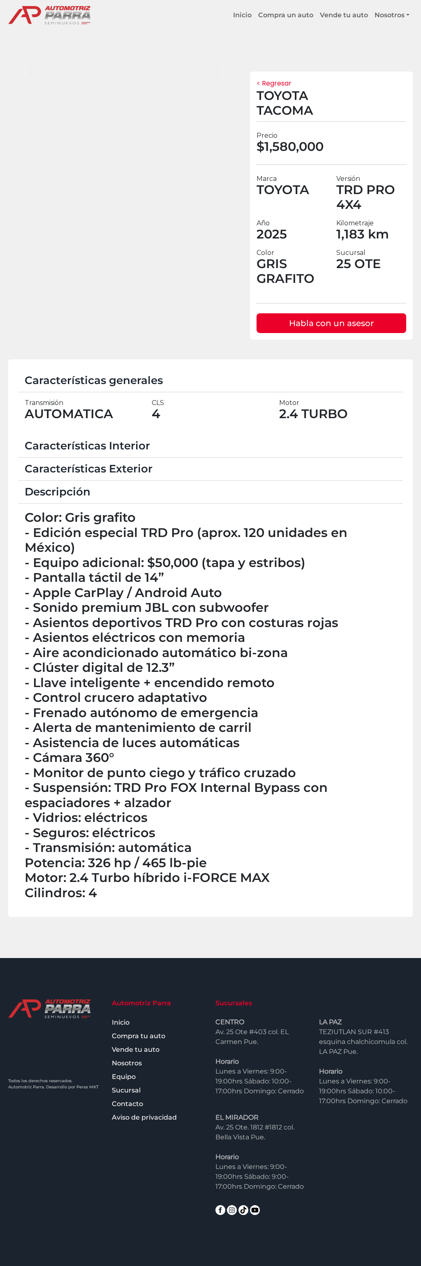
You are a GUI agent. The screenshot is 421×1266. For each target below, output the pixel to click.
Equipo (124, 1077)
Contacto (127, 1104)
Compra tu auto (138, 1036)
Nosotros (390, 15)
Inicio (242, 15)
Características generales (94, 380)
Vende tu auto (344, 15)
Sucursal (126, 1090)
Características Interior (87, 445)
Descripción (57, 491)
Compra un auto (285, 15)
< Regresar (274, 83)
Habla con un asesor (331, 323)
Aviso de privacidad (144, 1117)
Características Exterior (89, 468)
